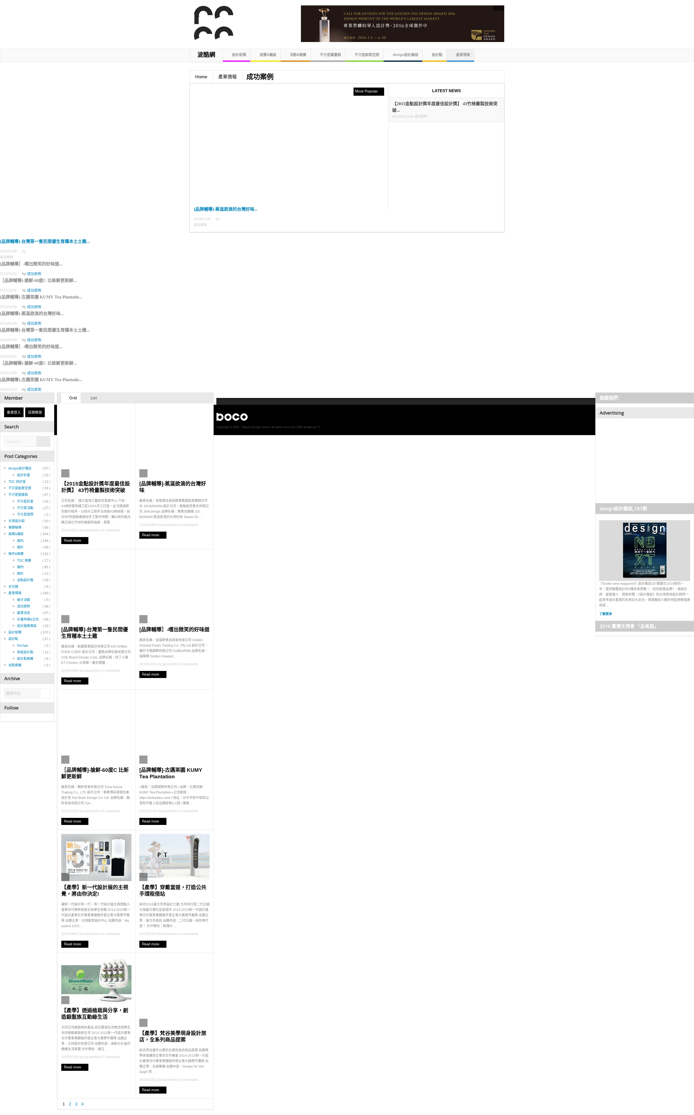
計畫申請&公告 (28, 619)
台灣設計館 (16, 521)
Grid (72, 398)
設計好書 (23, 475)
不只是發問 (25, 514)
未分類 (13, 587)
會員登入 (14, 412)
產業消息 (23, 613)
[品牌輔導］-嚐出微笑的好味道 (174, 629)
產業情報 (463, 55)
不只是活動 (25, 508)
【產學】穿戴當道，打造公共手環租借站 (172, 891)
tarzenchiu (92, 530)
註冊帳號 (35, 412)
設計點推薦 (25, 659)
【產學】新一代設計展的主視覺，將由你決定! (94, 891)
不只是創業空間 (367, 55)
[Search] (43, 441)
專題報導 (14, 527)
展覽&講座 (268, 55)
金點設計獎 (25, 580)
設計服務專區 (27, 626)
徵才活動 (23, 600)
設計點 (437, 55)
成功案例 (34, 274)
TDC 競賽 (24, 561)
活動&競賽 (298, 55)
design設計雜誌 (405, 55)
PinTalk (22, 646)
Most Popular (367, 91)
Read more (73, 540)
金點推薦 (14, 665)
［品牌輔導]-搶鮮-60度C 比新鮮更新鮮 (95, 773)
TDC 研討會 (17, 482)
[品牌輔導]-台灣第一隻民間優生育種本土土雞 (94, 633)
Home (201, 76)
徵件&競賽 (16, 554)
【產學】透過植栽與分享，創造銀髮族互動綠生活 (94, 1014)
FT (319, 427)
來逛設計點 (25, 652)
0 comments (111, 530)
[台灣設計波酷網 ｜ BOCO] (211, 23)
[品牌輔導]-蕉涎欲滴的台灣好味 (172, 487)
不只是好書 (25, 501)
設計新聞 (239, 55)
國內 (20, 541)
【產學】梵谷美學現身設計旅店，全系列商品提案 (172, 1036)
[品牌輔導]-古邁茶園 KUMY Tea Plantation (170, 773)
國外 (20, 547)
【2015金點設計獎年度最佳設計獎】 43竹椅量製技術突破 (95, 487)
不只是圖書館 (330, 55)
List (93, 398)
